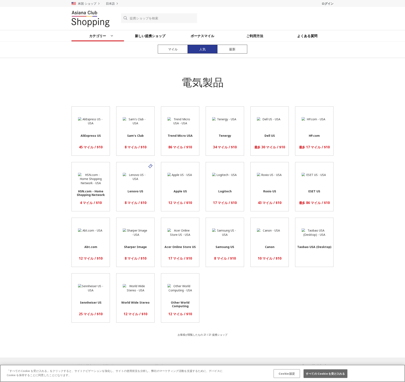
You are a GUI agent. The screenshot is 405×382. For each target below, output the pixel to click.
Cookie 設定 (287, 373)
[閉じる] (398, 372)
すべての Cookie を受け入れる (325, 373)
